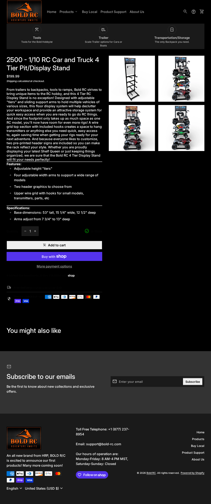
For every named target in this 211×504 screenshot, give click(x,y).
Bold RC (151, 472)
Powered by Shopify (192, 472)
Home (51, 12)
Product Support (113, 12)
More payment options (54, 266)
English (15, 488)
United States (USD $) (44, 488)
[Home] (24, 11)
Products (69, 12)
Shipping (12, 81)
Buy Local (90, 13)
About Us (137, 12)
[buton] (15, 488)
